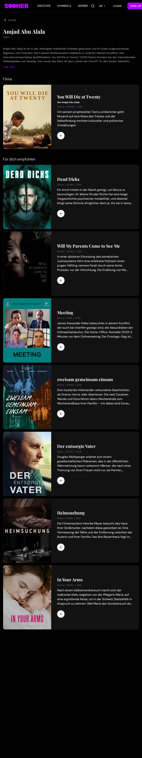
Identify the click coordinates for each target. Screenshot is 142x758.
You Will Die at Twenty (79, 96)
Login (117, 6)
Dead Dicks (68, 179)
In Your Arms (70, 579)
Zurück (12, 20)
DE (101, 6)
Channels (64, 5)
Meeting (65, 312)
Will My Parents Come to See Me (88, 246)
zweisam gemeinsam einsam (85, 379)
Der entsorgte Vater (76, 446)
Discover (43, 5)
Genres (83, 5)
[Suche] (93, 6)
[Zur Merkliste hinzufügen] (61, 135)
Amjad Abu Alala (71, 102)
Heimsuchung (71, 512)
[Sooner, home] (16, 6)
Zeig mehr (9, 66)
